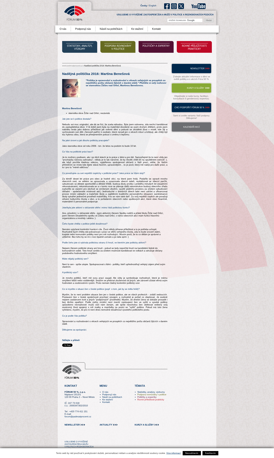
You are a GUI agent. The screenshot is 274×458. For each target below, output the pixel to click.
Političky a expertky (147, 397)
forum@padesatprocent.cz (78, 416)
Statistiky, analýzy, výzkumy (151, 392)
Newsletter (197, 68)
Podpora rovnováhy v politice (151, 394)
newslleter (72, 424)
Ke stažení (137, 29)
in (82, 436)
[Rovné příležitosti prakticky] (194, 47)
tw (67, 436)
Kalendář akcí (191, 127)
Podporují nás (83, 29)
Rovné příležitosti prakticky (150, 399)
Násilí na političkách (111, 29)
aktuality (106, 424)
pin (72, 436)
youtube (198, 6)
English (152, 5)
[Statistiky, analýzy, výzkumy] (79, 47)
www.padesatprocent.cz (72, 66)
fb (167, 6)
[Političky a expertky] (156, 47)
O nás (63, 29)
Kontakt (156, 29)
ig (174, 6)
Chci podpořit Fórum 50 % (189, 107)
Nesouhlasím (191, 453)
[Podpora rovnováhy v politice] (117, 47)
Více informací (173, 453)
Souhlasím (210, 453)
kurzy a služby (144, 424)
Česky (143, 5)
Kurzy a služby (195, 88)
